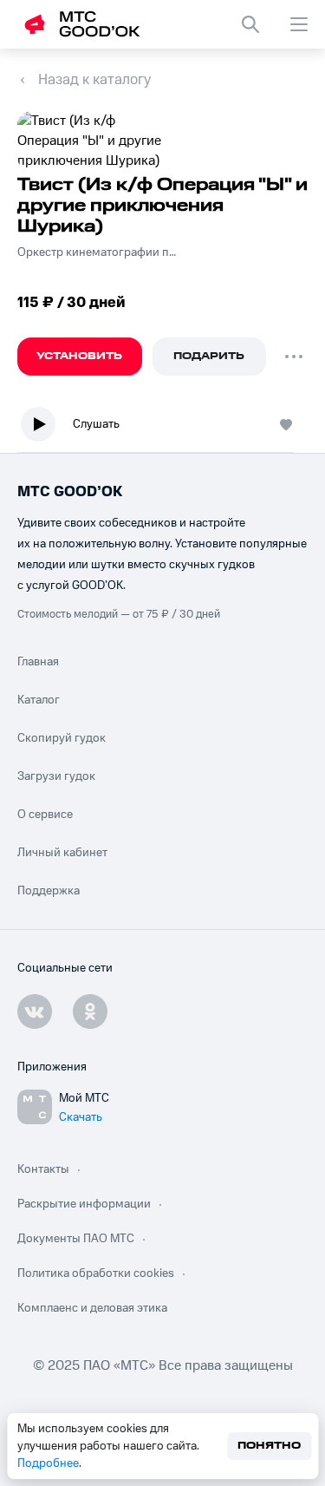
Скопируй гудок (61, 738)
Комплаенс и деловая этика (92, 1308)
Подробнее (48, 1463)
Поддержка (48, 891)
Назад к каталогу (94, 79)
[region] (162, 428)
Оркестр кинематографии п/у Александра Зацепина (97, 252)
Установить (79, 356)
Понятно (269, 1445)
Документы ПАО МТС (75, 1239)
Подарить (208, 356)
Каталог (38, 700)
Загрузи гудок (56, 776)
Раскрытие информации (84, 1204)
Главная (38, 662)
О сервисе (45, 815)
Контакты (43, 1169)
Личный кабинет (62, 853)
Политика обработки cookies (95, 1273)
